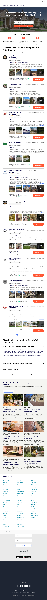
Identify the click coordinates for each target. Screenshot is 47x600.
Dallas (32, 498)
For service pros (5, 570)
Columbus (19, 524)
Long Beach (6, 489)
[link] (23, 58)
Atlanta (5, 522)
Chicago (5, 524)
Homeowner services (6, 566)
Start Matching (23, 26)
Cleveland (19, 522)
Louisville (19, 480)
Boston (19, 487)
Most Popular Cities (6, 532)
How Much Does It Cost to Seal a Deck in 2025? (12, 437)
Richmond (33, 513)
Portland (33, 480)
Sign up (23, 545)
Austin (32, 495)
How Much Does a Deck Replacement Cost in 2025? (11, 463)
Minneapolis (20, 493)
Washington (6, 509)
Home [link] (4, 5)
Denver (5, 504)
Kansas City (20, 498)
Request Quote (38, 79)
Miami (4, 515)
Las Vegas (19, 502)
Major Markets (8, 476)
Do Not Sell (24, 590)
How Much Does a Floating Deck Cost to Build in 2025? (33, 462)
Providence (34, 489)
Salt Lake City (34, 509)
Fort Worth (34, 502)
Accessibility (29, 590)
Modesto (5, 493)
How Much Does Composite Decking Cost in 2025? (32, 410)
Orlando (5, 517)
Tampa (4, 520)
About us (3, 577)
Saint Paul (19, 495)
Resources (4, 573)
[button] (12, 72)
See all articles (8, 391)
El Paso (33, 500)
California (20, 590)
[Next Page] (32, 335)
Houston (33, 504)
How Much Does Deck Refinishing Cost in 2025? (33, 437)
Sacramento (6, 495)
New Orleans (20, 482)
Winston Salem (20, 517)
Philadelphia (34, 484)
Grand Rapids (20, 491)
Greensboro (20, 513)
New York (19, 506)
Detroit (19, 489)
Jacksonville (6, 513)
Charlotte (19, 511)
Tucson (4, 484)
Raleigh (19, 515)
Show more (41, 95)
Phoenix (5, 482)
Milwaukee (33, 522)
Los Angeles (6, 491)
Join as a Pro (38, 1)
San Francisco (6, 500)
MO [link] (7, 5)
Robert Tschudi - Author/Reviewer (11, 433)
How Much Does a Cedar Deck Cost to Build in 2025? (12, 410)
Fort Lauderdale (7, 511)
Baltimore (19, 484)
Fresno (4, 487)
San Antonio (34, 506)
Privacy (16, 590)
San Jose (5, 502)
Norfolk (33, 511)
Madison (33, 520)
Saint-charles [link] (13, 5)
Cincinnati (19, 520)
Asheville (19, 509)
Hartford (5, 506)
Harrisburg (33, 482)
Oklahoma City (20, 526)
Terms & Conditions (31, 592)
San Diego (5, 498)
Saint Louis (19, 500)
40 (30, 334)
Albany (18, 504)
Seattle (33, 517)
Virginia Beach (34, 515)
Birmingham (6, 480)
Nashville (33, 493)
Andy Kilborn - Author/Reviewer (32, 433)
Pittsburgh (33, 487)
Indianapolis (6, 526)
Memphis (33, 491)
